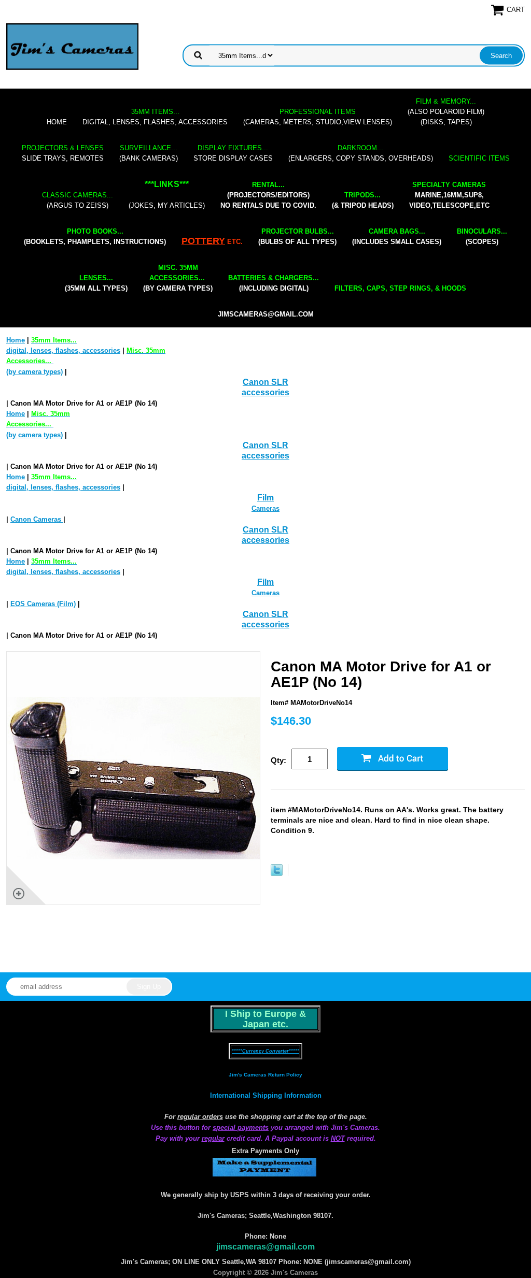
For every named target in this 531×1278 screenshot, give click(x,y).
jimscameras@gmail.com (266, 314)
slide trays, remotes (63, 153)
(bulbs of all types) (297, 236)
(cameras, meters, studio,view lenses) (317, 117)
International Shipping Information (266, 1095)
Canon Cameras (36, 519)
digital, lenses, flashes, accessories (155, 117)
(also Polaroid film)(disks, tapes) (446, 111)
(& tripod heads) (363, 200)
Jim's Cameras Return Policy (265, 1075)
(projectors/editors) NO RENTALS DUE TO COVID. (268, 195)
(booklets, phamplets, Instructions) (95, 236)
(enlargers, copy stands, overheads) (360, 153)
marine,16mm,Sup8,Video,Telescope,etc (449, 195)
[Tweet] (277, 874)
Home (57, 122)
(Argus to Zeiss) (77, 200)
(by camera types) (178, 278)
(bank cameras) (148, 153)
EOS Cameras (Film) (43, 604)
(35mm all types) (96, 283)
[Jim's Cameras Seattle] (72, 46)
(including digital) (273, 283)
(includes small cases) (396, 236)
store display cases (233, 153)
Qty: (278, 760)
